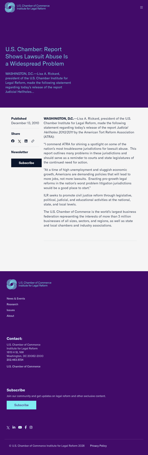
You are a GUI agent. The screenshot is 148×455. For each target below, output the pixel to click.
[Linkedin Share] (26, 141)
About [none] (10, 316)
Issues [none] (11, 310)
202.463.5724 (15, 359)
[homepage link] (27, 7)
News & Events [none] (16, 298)
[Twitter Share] (19, 141)
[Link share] (33, 141)
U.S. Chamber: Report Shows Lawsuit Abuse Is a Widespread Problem (36, 56)
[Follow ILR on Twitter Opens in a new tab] (8, 427)
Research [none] (12, 304)
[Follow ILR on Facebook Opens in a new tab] (26, 427)
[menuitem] (74, 299)
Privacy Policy (98, 445)
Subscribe (26, 163)
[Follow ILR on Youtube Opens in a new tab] (20, 427)
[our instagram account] (31, 427)
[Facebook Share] (12, 141)
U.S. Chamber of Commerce (23, 366)
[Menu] (141, 7)
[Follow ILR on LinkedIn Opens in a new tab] (13, 427)
